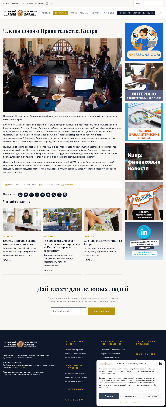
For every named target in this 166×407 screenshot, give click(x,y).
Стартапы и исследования (113, 350)
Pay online (109, 13)
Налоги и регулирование (76, 377)
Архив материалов (144, 360)
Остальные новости (74, 357)
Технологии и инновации (113, 342)
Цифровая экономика (110, 354)
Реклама (84, 13)
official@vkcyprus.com (34, 3)
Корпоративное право (75, 374)
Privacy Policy (124, 402)
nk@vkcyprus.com (18, 367)
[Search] (160, 3)
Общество (68, 185)
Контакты (96, 13)
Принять (109, 396)
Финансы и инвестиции (75, 354)
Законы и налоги (73, 366)
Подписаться (101, 311)
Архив (74, 13)
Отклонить (130, 396)
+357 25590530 (12, 3)
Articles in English (146, 342)
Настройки (152, 396)
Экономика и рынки (74, 350)
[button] (161, 363)
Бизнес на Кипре (74, 342)
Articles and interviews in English (136, 13)
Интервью (74, 389)
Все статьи (60, 13)
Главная (46, 13)
